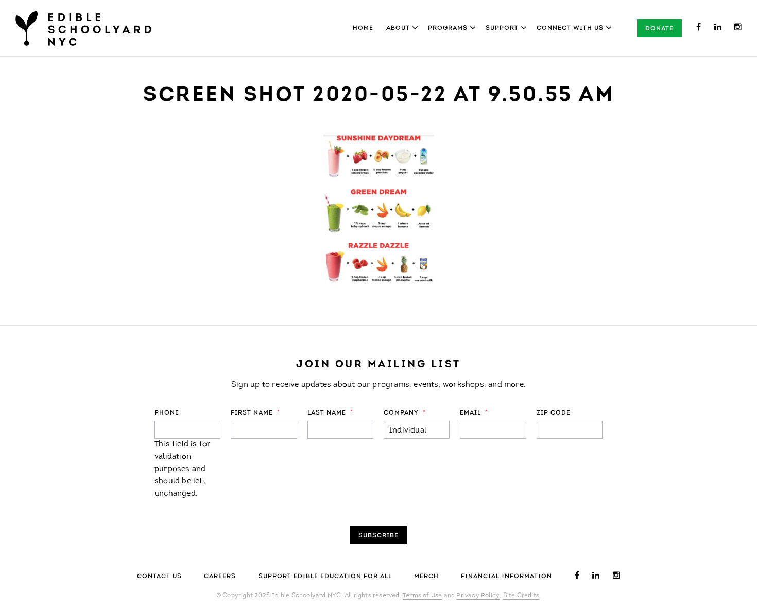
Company (405, 413)
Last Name (330, 413)
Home (363, 28)
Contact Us (159, 576)
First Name (255, 413)
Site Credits (521, 595)
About (398, 28)
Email (474, 413)
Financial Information (506, 576)
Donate (659, 29)
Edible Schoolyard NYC (83, 28)
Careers (220, 576)
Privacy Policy (478, 595)
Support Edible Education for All (325, 576)
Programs (448, 28)
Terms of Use (422, 595)
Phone (166, 413)
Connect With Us (570, 28)
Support (502, 28)
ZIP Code (554, 413)
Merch (426, 576)
